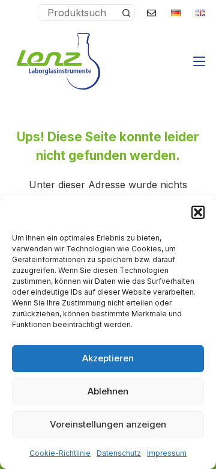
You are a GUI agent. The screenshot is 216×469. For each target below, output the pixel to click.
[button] (198, 212)
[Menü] (199, 61)
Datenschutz (119, 453)
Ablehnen (108, 391)
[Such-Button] (126, 12)
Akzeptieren (108, 358)
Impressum (167, 453)
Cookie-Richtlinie (60, 453)
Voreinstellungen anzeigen (108, 424)
